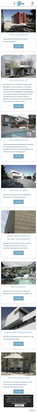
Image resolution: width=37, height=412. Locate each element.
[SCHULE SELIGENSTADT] (18, 20)
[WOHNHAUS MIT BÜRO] (18, 176)
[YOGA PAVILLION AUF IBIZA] (18, 363)
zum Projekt (18, 46)
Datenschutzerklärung (19, 403)
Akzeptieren (19, 405)
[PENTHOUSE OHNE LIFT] (18, 66)
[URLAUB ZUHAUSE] (18, 272)
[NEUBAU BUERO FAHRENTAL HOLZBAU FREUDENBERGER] (18, 221)
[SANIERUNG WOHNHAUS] (18, 126)
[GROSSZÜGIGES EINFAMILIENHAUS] (18, 318)
